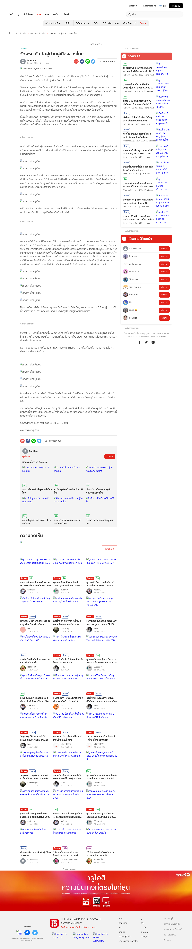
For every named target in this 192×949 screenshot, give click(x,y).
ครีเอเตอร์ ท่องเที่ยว (38, 33)
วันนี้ (11, 14)
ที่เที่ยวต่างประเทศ (111, 23)
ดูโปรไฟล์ (26, 456)
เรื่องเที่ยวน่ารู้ (129, 23)
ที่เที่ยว (68, 23)
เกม (47, 14)
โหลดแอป (133, 5)
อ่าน (39, 14)
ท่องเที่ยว (23, 33)
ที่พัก (96, 23)
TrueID (17, 5)
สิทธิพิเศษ (28, 14)
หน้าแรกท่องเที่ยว (53, 23)
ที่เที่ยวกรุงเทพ (82, 23)
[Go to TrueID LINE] (153, 342)
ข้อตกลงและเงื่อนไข (131, 333)
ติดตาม (110, 456)
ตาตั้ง (55, 14)
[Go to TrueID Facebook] (139, 342)
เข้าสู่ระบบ (176, 5)
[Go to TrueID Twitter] (146, 342)
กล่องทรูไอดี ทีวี (149, 5)
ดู (18, 14)
